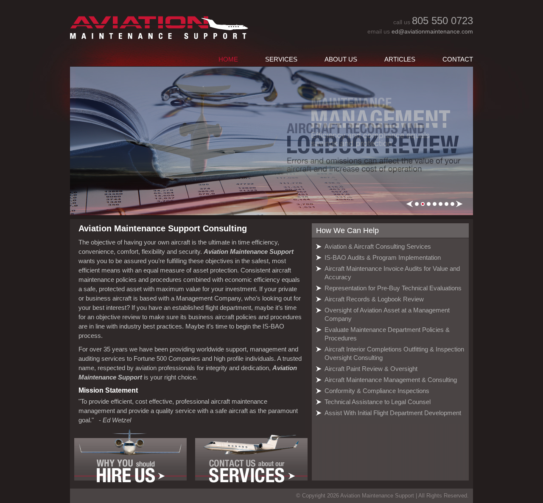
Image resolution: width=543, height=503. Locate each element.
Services (281, 59)
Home (228, 59)
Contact (457, 59)
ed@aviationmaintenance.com (432, 31)
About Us (341, 59)
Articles (399, 59)
